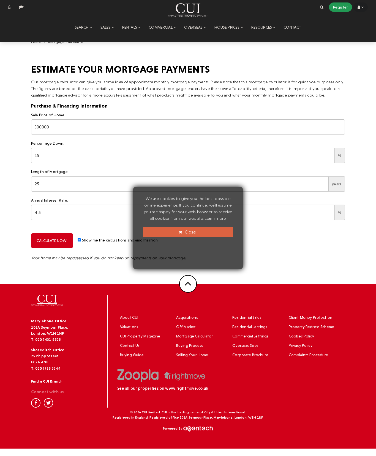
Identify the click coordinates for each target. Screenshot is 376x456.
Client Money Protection (310, 317)
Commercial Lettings (250, 336)
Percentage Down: (47, 143)
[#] (360, 7)
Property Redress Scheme (311, 327)
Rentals (130, 27)
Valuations (129, 327)
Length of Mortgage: (50, 171)
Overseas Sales (245, 345)
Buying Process (189, 345)
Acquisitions (187, 317)
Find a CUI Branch (47, 381)
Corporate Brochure (250, 355)
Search (82, 27)
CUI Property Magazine (140, 336)
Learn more (215, 218)
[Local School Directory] (21, 7)
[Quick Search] (322, 7)
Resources (262, 27)
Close (190, 232)
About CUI (129, 317)
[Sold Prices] (9, 7)
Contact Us (130, 345)
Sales (105, 27)
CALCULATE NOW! (52, 240)
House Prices (227, 27)
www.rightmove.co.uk (186, 388)
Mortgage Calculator (194, 336)
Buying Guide (132, 355)
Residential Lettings (249, 327)
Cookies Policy (301, 336)
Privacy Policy (300, 345)
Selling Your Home (192, 355)
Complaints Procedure (308, 355)
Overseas (193, 27)
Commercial (161, 27)
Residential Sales (246, 317)
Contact (292, 27)
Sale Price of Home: (48, 115)
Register (340, 7)
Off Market (186, 327)
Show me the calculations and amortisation (119, 240)
